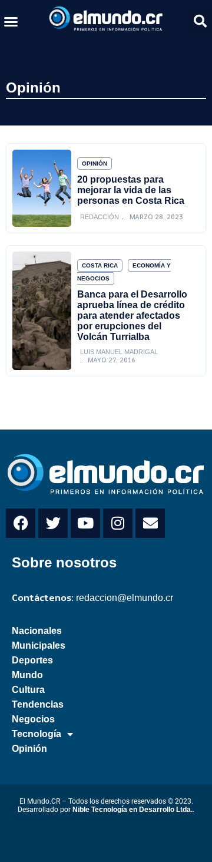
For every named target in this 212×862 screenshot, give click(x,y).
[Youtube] (85, 523)
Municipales (38, 645)
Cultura (28, 690)
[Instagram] (117, 523)
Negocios (33, 719)
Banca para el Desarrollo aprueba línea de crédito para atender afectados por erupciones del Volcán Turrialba (132, 315)
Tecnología (36, 734)
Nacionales (37, 631)
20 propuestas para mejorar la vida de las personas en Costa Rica (130, 190)
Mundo (27, 675)
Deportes (32, 660)
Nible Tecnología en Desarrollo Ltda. (132, 809)
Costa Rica (100, 265)
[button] (11, 21)
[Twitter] (53, 523)
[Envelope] (150, 523)
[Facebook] (20, 523)
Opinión (33, 87)
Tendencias (38, 704)
